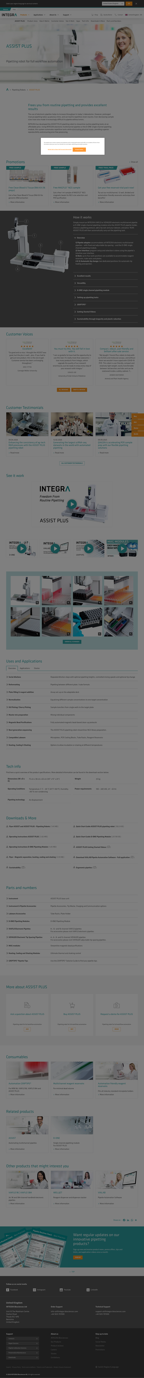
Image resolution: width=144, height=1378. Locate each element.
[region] (73, 146)
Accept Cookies (79, 149)
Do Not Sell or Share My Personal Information (60, 149)
